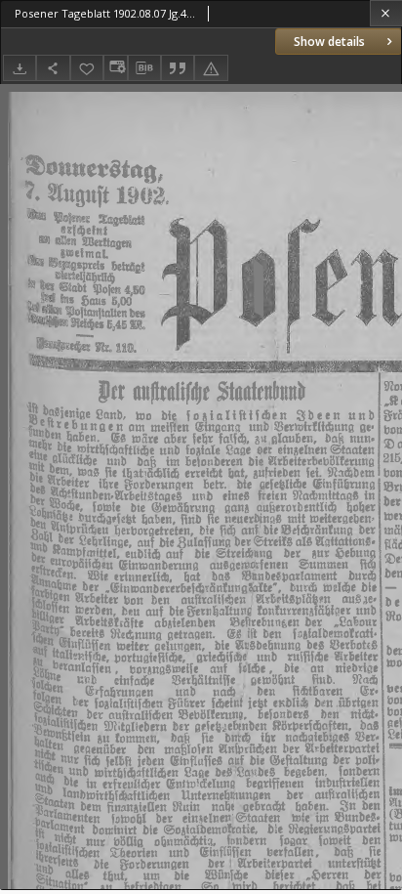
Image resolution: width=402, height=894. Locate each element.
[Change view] (115, 68)
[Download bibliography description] (144, 68)
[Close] (386, 13)
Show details (329, 41)
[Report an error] (210, 68)
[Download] (19, 68)
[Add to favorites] (86, 68)
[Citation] (177, 68)
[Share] (52, 68)
